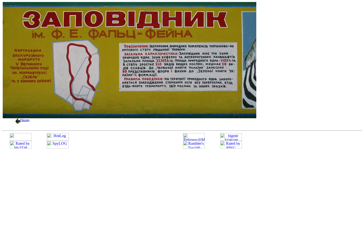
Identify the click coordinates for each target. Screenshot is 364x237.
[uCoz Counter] (20, 139)
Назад (24, 120)
